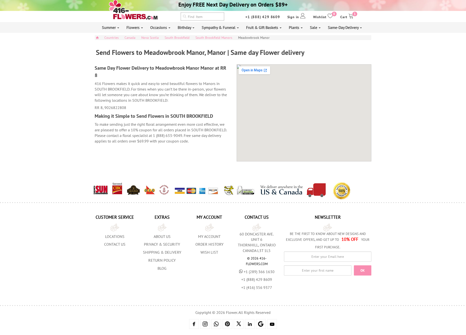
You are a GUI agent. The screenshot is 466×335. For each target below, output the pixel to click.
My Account (209, 236)
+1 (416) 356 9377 (256, 287)
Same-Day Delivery (343, 27)
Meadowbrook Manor (254, 37)
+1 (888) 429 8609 (262, 17)
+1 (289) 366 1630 (259, 271)
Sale (314, 27)
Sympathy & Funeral (219, 27)
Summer (109, 27)
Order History (209, 244)
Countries (111, 37)
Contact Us (114, 244)
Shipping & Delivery (162, 252)
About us (162, 236)
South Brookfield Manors (213, 37)
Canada (130, 37)
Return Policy (162, 260)
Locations (115, 236)
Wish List (209, 252)
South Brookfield (177, 37)
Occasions (159, 27)
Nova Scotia (150, 37)
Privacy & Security (162, 244)
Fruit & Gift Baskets (262, 27)
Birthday (185, 27)
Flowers (133, 27)
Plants (294, 27)
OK (362, 270)
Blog (162, 268)
